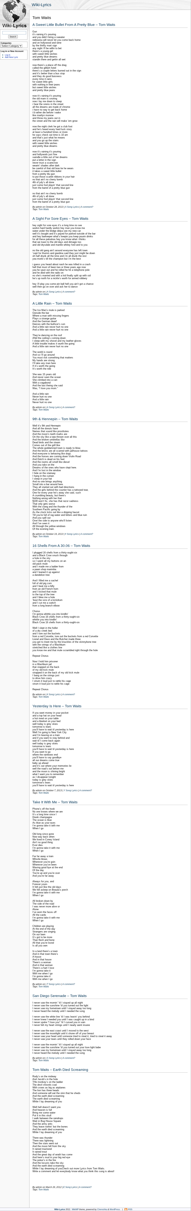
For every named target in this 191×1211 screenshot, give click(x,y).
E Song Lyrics (70, 1187)
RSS (130, 1209)
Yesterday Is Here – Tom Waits (57, 706)
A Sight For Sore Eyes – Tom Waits (60, 218)
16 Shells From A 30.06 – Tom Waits (61, 546)
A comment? (87, 207)
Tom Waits (43, 209)
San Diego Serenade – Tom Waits (59, 996)
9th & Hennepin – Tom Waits (55, 419)
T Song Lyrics (54, 984)
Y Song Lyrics (71, 790)
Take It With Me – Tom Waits (55, 802)
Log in (7, 55)
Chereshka (102, 1209)
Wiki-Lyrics (41, 4)
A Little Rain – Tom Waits (52, 303)
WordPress (115, 1209)
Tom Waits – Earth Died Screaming (60, 1070)
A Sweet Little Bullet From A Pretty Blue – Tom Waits (73, 25)
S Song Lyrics (54, 1058)
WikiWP (75, 1209)
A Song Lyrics (72, 207)
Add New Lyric (11, 57)
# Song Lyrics (72, 534)
